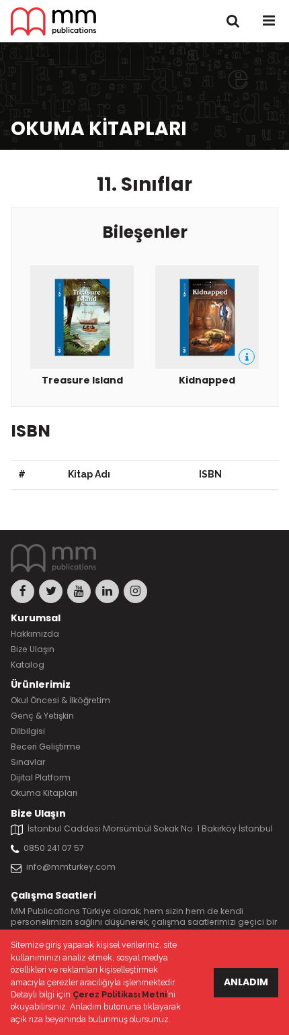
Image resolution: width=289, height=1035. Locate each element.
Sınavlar (28, 762)
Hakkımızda (35, 633)
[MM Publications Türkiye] (53, 21)
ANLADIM (246, 982)
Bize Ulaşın (32, 649)
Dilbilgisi (28, 731)
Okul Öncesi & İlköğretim (60, 700)
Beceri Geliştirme (46, 746)
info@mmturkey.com (71, 866)
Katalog (27, 664)
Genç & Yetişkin (42, 715)
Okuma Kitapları (44, 793)
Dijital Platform (41, 777)
